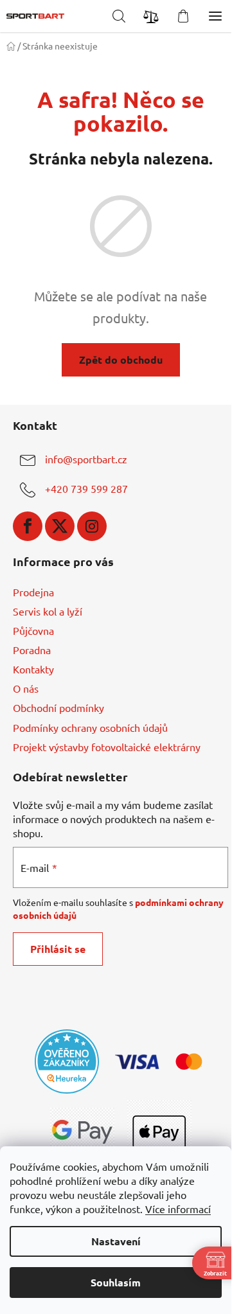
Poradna (32, 649)
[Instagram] (92, 526)
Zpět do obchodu (121, 359)
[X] (60, 526)
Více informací (178, 1208)
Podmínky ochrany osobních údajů (90, 727)
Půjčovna (33, 630)
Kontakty (33, 668)
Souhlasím (116, 1282)
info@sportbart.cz (86, 458)
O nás (26, 688)
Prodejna (33, 591)
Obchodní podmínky (58, 707)
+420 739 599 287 (86, 488)
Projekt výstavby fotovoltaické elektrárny (107, 746)
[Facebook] (27, 526)
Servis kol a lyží (47, 611)
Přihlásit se (57, 948)
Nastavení (116, 1241)
